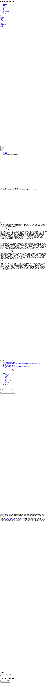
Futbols (4, 5)
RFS (3, 9)
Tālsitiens (6, 387)
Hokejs (4, 6)
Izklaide (4, 12)
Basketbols (5, 4)
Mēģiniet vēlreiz (7, 681)
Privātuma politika (8, 385)
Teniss (4, 10)
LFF (3, 8)
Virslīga (4, 7)
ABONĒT (13, 392)
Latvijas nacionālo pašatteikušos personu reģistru (13, 519)
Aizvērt (2, 675)
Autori (6, 386)
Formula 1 (4, 13)
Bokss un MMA (6, 11)
